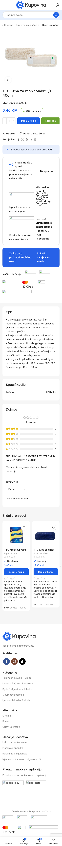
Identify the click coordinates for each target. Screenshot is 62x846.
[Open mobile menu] (4, 5)
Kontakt (6, 721)
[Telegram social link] (35, 139)
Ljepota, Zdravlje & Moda (16, 700)
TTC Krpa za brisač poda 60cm (44, 551)
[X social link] (22, 139)
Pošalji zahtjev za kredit (43, 257)
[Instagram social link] (14, 661)
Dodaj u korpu (28, 120)
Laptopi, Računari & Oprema (17, 683)
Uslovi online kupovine (14, 742)
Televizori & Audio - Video (16, 677)
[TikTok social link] (22, 661)
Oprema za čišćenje (28, 25)
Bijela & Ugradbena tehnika (17, 689)
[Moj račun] (58, 5)
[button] (16, 571)
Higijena (9, 25)
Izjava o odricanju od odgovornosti (21, 759)
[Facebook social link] (18, 139)
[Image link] (30, 274)
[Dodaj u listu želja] (24, 527)
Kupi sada (50, 120)
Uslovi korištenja (11, 726)
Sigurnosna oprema (13, 694)
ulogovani (24, 467)
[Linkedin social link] (31, 139)
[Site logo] (31, 4)
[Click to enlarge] (8, 80)
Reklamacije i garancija (14, 753)
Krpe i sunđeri (51, 25)
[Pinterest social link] (27, 139)
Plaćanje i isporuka (12, 748)
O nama (6, 715)
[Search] (56, 15)
